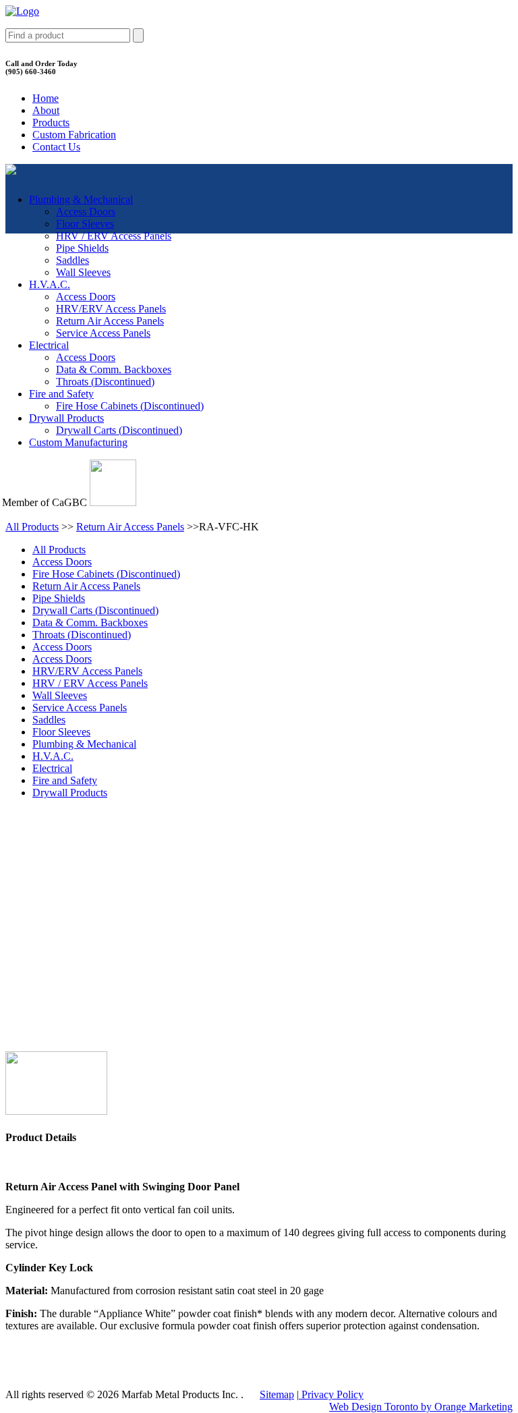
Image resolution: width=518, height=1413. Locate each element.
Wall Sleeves (83, 272)
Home (45, 98)
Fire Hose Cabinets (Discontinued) (130, 406)
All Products (32, 526)
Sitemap (277, 1394)
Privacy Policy (331, 1394)
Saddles (72, 260)
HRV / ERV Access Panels (113, 236)
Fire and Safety (61, 393)
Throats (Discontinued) (105, 381)
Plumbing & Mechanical (81, 199)
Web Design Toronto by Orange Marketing (421, 1406)
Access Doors (85, 211)
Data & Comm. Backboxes (113, 369)
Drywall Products (66, 418)
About (45, 110)
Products (50, 122)
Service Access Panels (103, 333)
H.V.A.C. (49, 284)
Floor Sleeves (85, 223)
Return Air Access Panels (110, 321)
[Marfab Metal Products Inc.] (22, 11)
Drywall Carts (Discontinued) (119, 430)
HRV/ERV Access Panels (111, 308)
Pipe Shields (82, 248)
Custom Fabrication (74, 134)
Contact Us (56, 147)
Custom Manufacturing (78, 442)
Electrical (49, 345)
